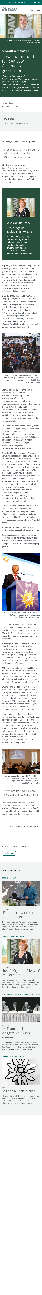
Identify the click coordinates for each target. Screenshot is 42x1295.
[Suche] (31, 9)
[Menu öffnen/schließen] (38, 10)
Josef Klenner (8, 853)
